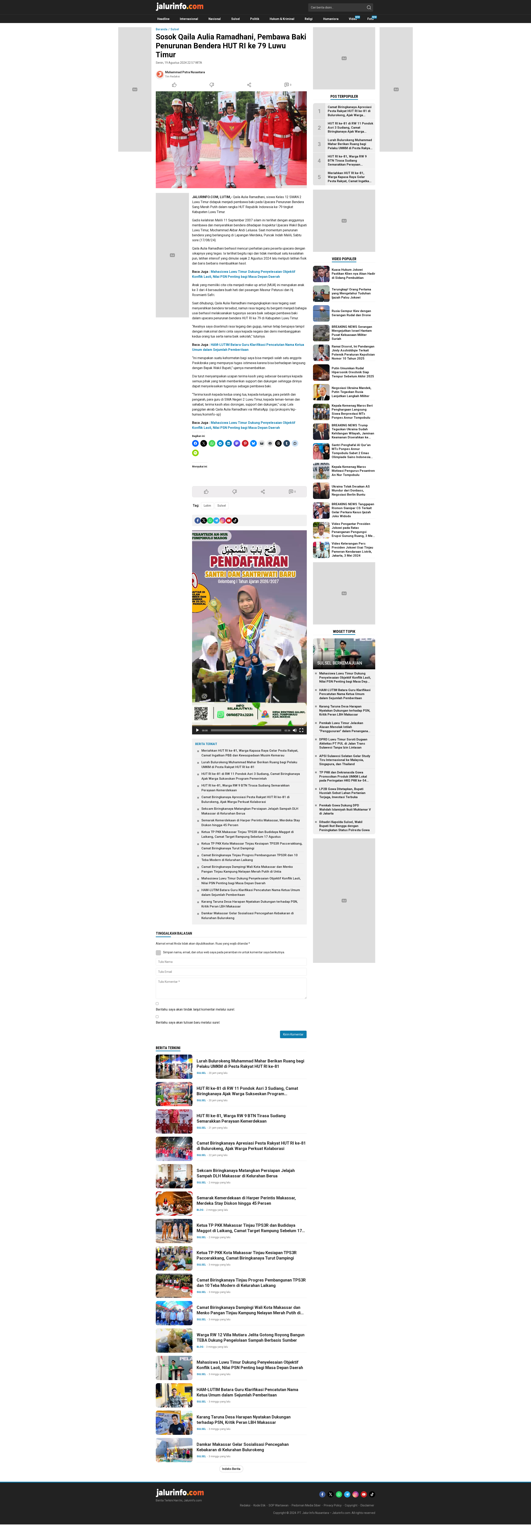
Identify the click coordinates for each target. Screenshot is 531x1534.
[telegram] (216, 520)
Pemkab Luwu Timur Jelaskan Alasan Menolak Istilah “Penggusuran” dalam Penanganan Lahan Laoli (344, 729)
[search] (369, 7)
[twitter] (204, 520)
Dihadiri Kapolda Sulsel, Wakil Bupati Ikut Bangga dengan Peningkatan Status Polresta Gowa (344, 826)
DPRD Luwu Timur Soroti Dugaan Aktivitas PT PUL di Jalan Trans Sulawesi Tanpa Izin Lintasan (343, 744)
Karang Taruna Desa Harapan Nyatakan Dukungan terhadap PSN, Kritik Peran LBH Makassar (249, 904)
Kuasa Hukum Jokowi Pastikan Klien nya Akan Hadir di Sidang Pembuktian (353, 274)
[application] (249, 632)
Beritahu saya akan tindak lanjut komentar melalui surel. (195, 1009)
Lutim (207, 505)
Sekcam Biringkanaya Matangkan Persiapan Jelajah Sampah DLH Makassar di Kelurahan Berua (249, 811)
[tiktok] (235, 520)
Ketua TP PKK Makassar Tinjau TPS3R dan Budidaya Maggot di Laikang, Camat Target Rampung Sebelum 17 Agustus (247, 834)
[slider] (246, 730)
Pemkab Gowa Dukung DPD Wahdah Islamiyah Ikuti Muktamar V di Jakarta (345, 810)
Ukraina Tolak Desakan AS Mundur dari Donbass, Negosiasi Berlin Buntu (351, 490)
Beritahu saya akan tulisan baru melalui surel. (188, 1022)
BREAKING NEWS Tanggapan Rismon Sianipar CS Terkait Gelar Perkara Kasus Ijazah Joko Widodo (353, 510)
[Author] (160, 74)
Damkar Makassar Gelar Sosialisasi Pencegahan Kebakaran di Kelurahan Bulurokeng (247, 915)
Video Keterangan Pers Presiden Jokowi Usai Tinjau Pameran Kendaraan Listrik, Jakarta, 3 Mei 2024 (352, 550)
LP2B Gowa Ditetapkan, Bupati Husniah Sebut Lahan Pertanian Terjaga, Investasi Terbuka (342, 793)
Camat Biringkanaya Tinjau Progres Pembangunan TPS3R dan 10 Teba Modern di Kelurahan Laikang (249, 857)
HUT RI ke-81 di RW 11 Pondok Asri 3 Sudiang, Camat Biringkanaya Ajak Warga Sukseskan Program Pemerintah (250, 776)
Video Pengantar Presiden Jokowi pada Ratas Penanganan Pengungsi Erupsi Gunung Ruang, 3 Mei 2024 (352, 532)
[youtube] (229, 520)
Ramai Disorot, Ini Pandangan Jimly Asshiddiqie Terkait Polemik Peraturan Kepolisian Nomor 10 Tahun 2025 (353, 353)
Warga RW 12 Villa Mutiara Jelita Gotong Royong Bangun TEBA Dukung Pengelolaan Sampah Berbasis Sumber (250, 1337)
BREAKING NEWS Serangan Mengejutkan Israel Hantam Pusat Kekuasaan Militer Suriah (352, 333)
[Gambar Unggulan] (231, 139)
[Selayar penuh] (301, 730)
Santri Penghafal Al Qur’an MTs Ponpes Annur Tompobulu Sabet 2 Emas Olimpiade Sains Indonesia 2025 (351, 453)
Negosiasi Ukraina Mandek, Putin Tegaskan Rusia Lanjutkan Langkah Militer (351, 392)
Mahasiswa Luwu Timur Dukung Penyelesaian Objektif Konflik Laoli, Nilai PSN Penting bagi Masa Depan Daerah (251, 881)
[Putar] (197, 730)
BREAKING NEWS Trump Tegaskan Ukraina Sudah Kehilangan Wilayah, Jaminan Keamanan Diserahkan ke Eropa (353, 433)
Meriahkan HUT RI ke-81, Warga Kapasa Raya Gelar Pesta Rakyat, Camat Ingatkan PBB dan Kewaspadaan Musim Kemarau (249, 753)
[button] (249, 632)
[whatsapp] (210, 520)
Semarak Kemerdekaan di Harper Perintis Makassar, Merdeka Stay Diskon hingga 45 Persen (250, 822)
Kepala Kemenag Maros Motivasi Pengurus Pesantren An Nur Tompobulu (353, 471)
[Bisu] (295, 730)
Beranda (161, 29)
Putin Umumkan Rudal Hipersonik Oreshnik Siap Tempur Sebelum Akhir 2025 (353, 372)
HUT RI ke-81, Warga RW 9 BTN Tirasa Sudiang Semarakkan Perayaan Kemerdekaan (245, 788)
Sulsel (175, 29)
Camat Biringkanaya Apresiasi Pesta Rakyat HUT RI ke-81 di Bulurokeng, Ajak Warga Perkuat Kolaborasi (245, 799)
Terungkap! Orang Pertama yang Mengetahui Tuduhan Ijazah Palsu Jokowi (351, 293)
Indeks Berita (231, 1469)
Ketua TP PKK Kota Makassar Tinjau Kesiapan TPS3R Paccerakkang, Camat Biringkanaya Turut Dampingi (251, 846)
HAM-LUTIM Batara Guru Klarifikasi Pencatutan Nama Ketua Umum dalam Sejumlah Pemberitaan (250, 892)
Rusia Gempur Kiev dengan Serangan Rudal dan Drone (351, 313)
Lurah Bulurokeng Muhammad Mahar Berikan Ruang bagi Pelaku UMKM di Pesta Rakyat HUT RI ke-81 (249, 764)
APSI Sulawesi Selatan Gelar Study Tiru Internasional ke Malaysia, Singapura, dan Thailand (344, 760)
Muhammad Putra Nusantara (185, 72)
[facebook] (198, 520)
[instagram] (222, 520)
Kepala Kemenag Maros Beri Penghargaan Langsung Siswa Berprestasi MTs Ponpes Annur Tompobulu (352, 412)
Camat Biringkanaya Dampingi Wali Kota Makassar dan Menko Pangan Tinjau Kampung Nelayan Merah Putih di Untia (247, 869)
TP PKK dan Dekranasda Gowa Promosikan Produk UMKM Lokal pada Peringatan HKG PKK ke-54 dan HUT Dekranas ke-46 (343, 779)
